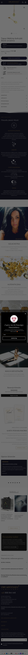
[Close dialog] (25, 314)
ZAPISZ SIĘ (14, 338)
